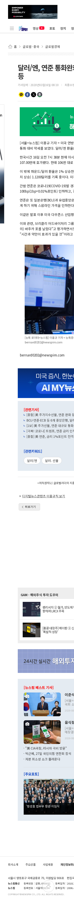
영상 (36, 28)
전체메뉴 (12, 28)
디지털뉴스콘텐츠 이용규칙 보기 (43, 496)
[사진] (42, 703)
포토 (52, 28)
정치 (63, 28)
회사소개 (13, 864)
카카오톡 (21, 94)
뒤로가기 (30, 506)
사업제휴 (48, 864)
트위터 (33, 94)
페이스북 (27, 94)
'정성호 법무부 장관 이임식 (43, 806)
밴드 (39, 94)
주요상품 (30, 864)
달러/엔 (32, 460)
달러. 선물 (51, 460)
